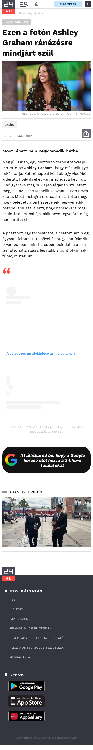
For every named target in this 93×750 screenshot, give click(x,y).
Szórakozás (17, 22)
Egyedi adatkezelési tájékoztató (36, 638)
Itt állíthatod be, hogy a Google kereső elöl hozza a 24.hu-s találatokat (52, 460)
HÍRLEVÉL (17, 609)
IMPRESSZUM (19, 619)
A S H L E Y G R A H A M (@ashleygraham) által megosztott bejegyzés (47, 429)
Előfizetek (68, 4)
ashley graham (34, 13)
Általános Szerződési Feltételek (37, 647)
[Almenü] (24, 4)
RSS (12, 599)
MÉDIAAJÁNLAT (20, 657)
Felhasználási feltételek (31, 628)
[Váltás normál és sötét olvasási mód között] (36, 4)
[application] (46, 522)
